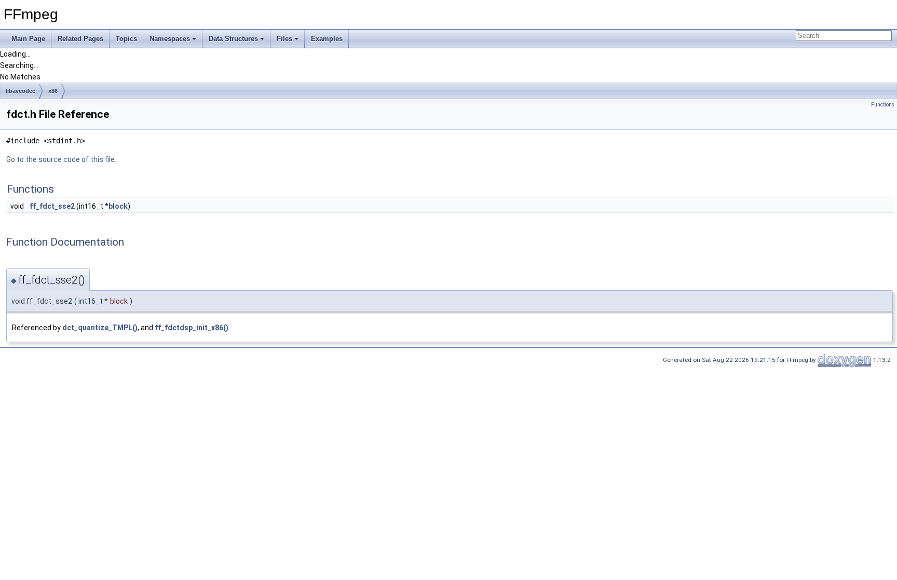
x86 (53, 91)
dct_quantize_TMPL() (100, 327)
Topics (126, 39)
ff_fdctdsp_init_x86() (191, 327)
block (118, 206)
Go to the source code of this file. (61, 159)
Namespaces (170, 39)
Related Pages (80, 39)
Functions (882, 104)
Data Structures (233, 39)
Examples (327, 39)
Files (284, 39)
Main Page (28, 39)
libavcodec (20, 91)
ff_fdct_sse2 (52, 206)
